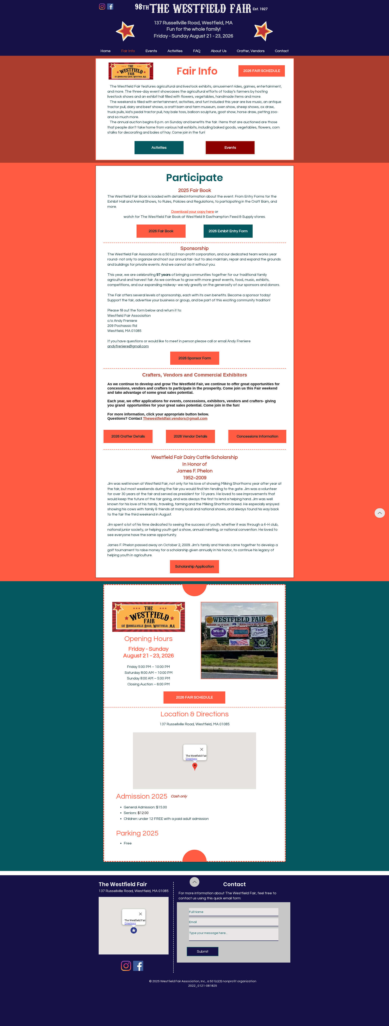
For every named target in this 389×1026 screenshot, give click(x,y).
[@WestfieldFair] (110, 6)
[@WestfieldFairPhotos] (126, 966)
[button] (194, 566)
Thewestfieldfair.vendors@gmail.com (175, 418)
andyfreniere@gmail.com (128, 346)
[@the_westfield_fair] (102, 6)
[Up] (380, 513)
